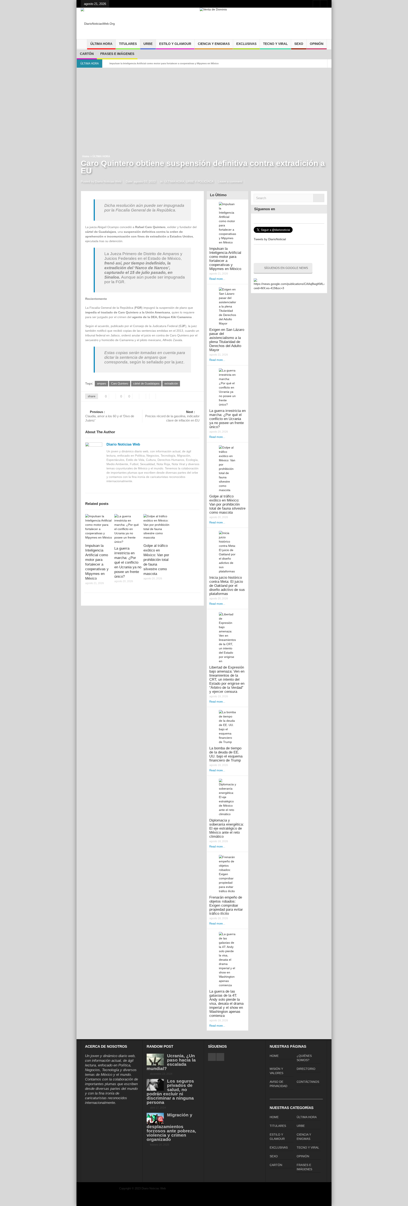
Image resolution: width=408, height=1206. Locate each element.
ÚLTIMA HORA (101, 44)
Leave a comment (230, 181)
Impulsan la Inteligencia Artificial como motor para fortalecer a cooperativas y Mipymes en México (164, 63)
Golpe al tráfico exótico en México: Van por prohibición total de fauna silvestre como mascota (156, 560)
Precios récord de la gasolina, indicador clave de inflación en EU (172, 416)
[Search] (318, 198)
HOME (274, 1055)
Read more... (217, 278)
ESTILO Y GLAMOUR (175, 44)
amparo (101, 383)
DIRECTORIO (306, 1068)
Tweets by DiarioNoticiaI (270, 239)
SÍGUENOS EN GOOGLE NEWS (286, 268)
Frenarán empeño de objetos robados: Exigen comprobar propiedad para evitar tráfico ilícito (226, 905)
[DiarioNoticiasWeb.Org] (98, 23)
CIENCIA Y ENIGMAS (214, 44)
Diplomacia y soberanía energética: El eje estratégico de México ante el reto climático (226, 828)
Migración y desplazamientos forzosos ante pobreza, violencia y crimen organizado (171, 1127)
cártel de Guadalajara (146, 383)
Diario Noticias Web (123, 444)
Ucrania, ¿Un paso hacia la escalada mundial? (171, 1062)
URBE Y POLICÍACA (199, 181)
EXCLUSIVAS (246, 44)
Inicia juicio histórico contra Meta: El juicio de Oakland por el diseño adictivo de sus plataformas (227, 586)
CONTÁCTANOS (308, 1081)
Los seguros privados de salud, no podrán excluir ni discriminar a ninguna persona (170, 1092)
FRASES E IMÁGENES (117, 54)
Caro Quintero (119, 383)
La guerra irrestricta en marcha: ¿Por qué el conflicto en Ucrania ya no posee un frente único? (127, 562)
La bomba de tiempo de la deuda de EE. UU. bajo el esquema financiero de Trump (225, 754)
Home (85, 156)
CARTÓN (87, 54)
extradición (171, 383)
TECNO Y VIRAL (275, 44)
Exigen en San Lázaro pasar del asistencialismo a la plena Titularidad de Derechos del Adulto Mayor (226, 340)
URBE (148, 44)
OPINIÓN (316, 44)
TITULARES (128, 44)
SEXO (298, 44)
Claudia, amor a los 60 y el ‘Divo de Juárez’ (109, 416)
